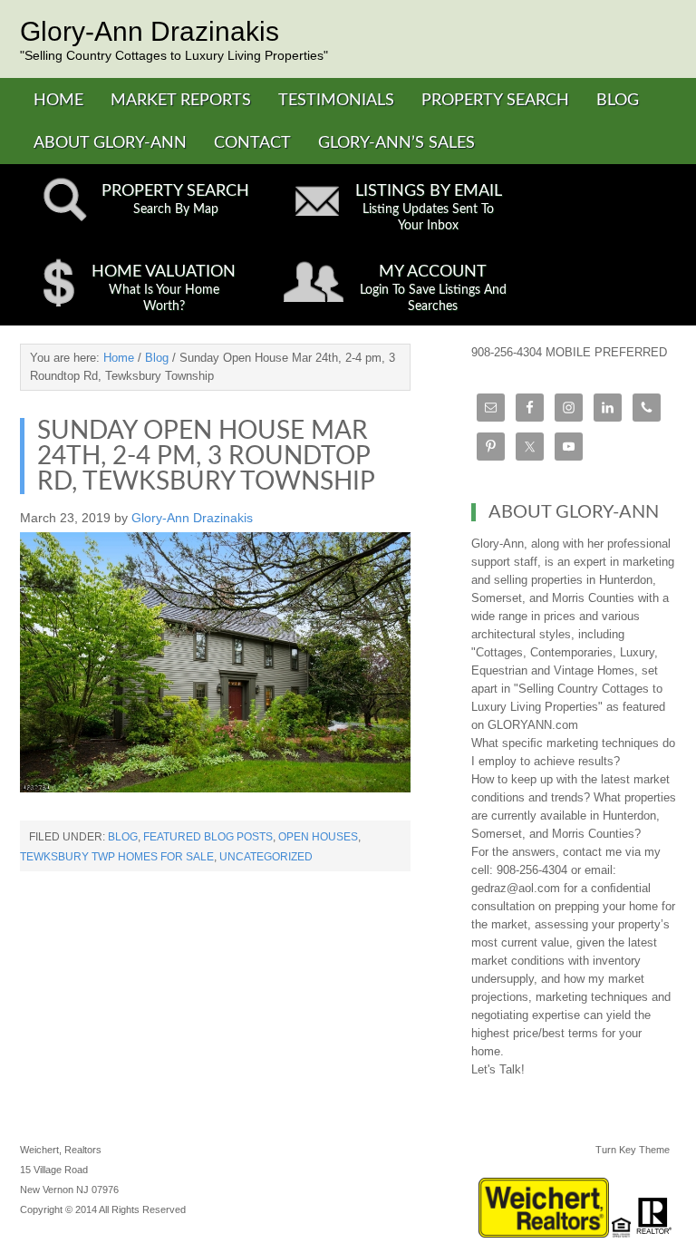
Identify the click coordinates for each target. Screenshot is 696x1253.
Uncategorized (266, 856)
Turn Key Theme (632, 1149)
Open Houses (318, 836)
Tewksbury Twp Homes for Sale (117, 856)
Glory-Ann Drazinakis (149, 31)
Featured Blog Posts (208, 836)
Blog (123, 836)
